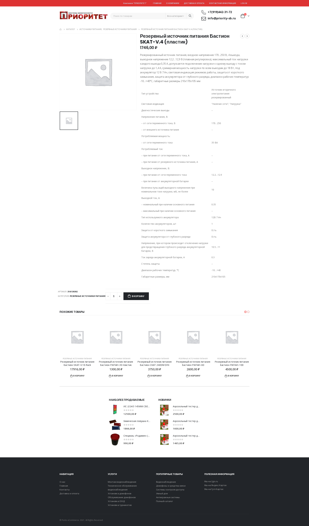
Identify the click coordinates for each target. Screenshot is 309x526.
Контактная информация (222, 3)
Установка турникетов (120, 505)
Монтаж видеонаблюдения (122, 481)
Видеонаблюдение (166, 481)
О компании (172, 3)
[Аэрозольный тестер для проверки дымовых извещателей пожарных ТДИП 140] (164, 439)
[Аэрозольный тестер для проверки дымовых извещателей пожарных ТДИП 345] (164, 410)
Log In (244, 3)
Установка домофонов (119, 493)
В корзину (138, 296)
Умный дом (162, 493)
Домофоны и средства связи (171, 485)
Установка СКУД (116, 501)
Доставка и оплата (194, 3)
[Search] (190, 16)
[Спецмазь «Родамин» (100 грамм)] (115, 439)
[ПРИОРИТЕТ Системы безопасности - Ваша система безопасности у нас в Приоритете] (84, 16)
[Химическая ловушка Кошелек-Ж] (115, 425)
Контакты (65, 489)
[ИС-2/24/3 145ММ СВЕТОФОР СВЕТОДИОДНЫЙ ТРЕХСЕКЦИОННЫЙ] (115, 410)
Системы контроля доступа (170, 489)
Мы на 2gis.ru (211, 481)
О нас (62, 481)
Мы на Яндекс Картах (215, 485)
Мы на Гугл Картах (213, 489)
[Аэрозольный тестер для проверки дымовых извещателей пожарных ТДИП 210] (164, 425)
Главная (157, 3)
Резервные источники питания (87, 296)
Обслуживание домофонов (122, 497)
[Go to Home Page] (61, 29)
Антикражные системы (168, 497)
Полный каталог (164, 501)
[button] (245, 312)
